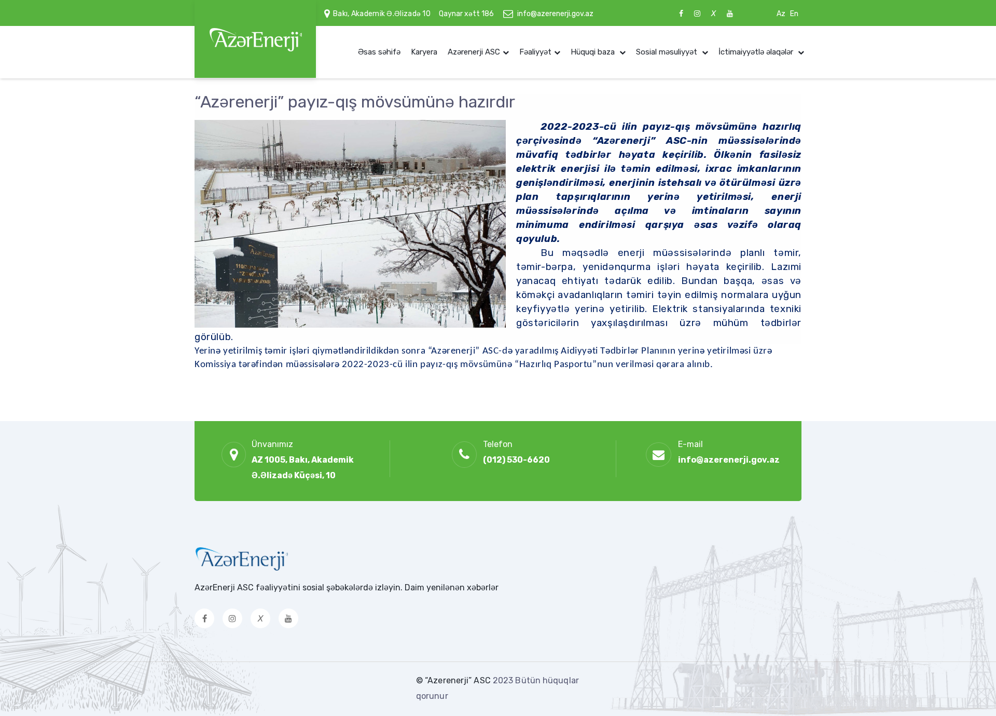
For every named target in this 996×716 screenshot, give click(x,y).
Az (781, 13)
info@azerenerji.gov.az (555, 13)
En (794, 13)
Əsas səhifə (379, 52)
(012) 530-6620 (516, 460)
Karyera (424, 52)
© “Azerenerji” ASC (454, 680)
